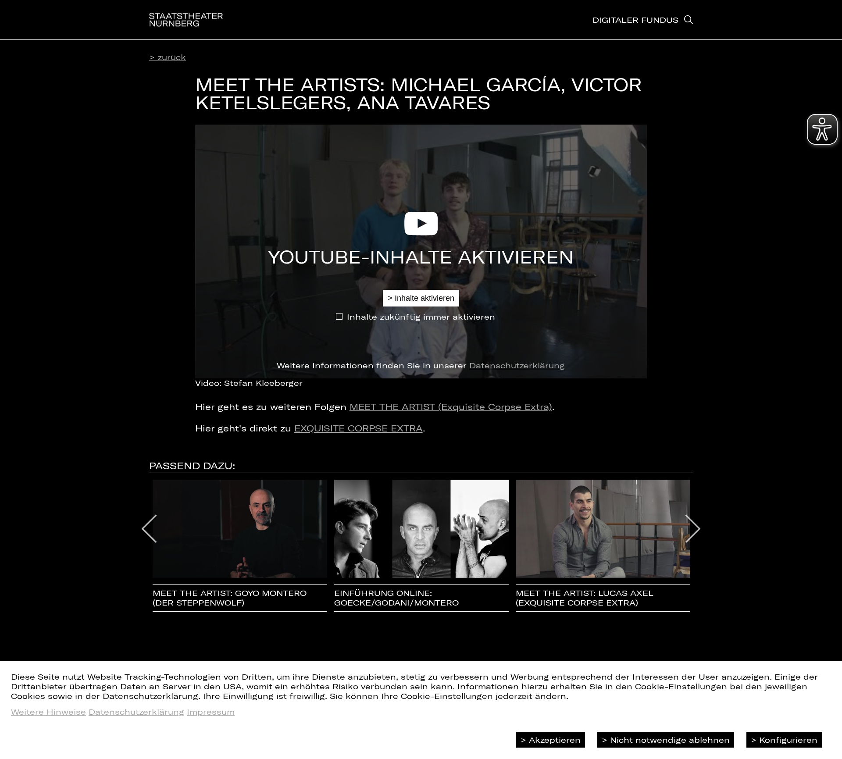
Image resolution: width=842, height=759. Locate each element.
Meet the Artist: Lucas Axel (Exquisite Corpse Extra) (584, 597)
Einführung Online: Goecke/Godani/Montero (396, 597)
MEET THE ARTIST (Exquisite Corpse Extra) (451, 406)
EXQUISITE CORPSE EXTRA (358, 428)
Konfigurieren (788, 740)
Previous (149, 528)
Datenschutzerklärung (517, 365)
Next (693, 528)
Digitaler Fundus (635, 20)
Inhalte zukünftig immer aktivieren (421, 316)
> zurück (167, 57)
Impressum (211, 711)
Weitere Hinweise (48, 711)
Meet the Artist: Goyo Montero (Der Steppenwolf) (230, 597)
